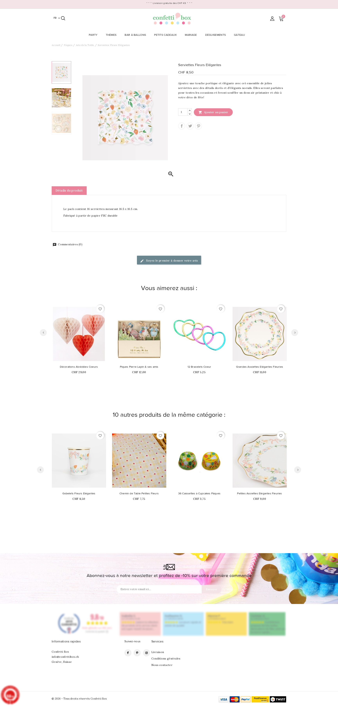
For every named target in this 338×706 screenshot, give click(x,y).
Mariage (191, 35)
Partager (181, 126)
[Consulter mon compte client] (272, 18)
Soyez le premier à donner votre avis (171, 260)
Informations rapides (66, 641)
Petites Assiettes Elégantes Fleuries (259, 493)
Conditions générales (166, 658)
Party (93, 35)
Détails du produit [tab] (69, 190)
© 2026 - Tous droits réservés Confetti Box (79, 698)
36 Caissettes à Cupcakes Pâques (199, 493)
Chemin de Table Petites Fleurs (139, 493)
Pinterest (198, 126)
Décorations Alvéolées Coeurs (79, 367)
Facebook (127, 652)
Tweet (190, 126)
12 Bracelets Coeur (199, 367)
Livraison (157, 652)
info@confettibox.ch (65, 657)
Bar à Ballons (135, 35)
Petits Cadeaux (165, 35)
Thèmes (111, 35)
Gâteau (239, 35)
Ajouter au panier (213, 112)
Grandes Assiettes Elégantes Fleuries (259, 367)
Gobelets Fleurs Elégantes (78, 493)
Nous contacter (162, 665)
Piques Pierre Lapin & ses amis (139, 367)
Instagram (146, 652)
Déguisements (215, 35)
